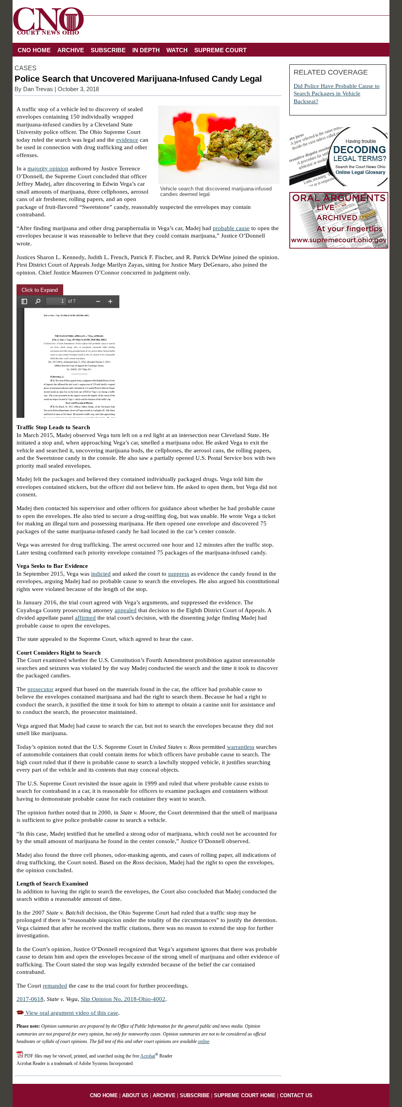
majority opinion (47, 168)
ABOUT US (135, 1095)
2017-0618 (30, 999)
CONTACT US (296, 1095)
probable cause (231, 228)
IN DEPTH (146, 50)
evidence (127, 140)
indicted (101, 574)
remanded (55, 986)
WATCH (177, 50)
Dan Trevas (38, 89)
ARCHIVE (70, 50)
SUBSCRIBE (108, 50)
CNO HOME (34, 50)
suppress (178, 574)
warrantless (240, 747)
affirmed (85, 618)
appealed (126, 610)
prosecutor (40, 689)
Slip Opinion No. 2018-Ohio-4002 (123, 999)
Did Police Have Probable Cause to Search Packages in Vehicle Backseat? (337, 93)
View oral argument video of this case (71, 1013)
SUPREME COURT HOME (245, 1095)
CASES (26, 68)
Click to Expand (40, 290)
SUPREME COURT (220, 50)
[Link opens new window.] (338, 246)
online (203, 1041)
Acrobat (147, 1056)
